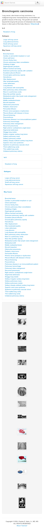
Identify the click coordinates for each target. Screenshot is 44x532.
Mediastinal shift (8, 98)
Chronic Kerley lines (10, 60)
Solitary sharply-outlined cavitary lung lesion (18, 140)
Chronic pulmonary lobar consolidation (16, 62)
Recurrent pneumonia (10, 126)
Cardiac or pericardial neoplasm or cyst (16, 56)
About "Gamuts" (22, 525)
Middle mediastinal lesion (11, 100)
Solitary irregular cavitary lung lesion (15, 134)
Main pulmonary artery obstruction (14, 90)
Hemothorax (7, 77)
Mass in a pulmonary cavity (12, 92)
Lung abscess (8, 85)
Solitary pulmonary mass (11, 136)
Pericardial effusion (9, 109)
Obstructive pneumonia (11, 104)
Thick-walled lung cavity (11, 147)
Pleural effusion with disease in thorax (16, 113)
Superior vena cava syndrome (13, 143)
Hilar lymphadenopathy (11, 81)
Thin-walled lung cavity (11, 149)
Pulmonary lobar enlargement (13, 123)
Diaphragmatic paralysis (11, 66)
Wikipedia (34, 24)
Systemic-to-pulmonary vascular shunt (16, 145)
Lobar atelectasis (9, 83)
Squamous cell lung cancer (12, 46)
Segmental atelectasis (10, 130)
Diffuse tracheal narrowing (12, 68)
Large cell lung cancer (10, 39)
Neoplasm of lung (9, 32)
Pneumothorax (8, 117)
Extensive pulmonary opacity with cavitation (17, 71)
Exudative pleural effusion (12, 73)
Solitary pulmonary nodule (12, 138)
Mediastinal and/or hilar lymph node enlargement (19, 96)
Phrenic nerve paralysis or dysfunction (16, 111)
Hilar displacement (9, 79)
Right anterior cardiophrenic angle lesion (17, 128)
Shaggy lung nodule (10, 132)
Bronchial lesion (8, 54)
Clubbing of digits (9, 64)
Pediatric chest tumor (10, 107)
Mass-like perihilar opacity (12, 94)
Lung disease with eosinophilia (13, 87)
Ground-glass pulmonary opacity (14, 75)
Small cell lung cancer (10, 44)
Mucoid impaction (9, 102)
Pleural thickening (9, 115)
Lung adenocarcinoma (10, 42)
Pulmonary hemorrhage (11, 121)
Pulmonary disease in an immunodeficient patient (19, 119)
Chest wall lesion (9, 58)
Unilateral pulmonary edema (12, 151)
